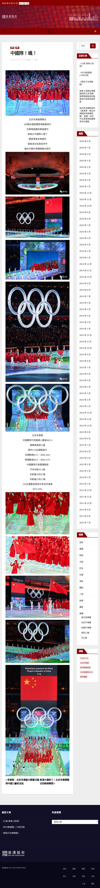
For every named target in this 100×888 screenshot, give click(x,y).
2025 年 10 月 (85, 206)
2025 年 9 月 (84, 212)
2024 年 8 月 (84, 290)
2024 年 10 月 (85, 277)
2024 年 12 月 (85, 264)
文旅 (81, 562)
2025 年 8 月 (84, 219)
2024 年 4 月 (84, 309)
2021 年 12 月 (85, 490)
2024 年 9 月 (84, 283)
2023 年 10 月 (85, 348)
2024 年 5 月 (84, 303)
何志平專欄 (86, 623)
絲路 (81, 601)
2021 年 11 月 (85, 497)
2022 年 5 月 (84, 458)
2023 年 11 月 (85, 342)
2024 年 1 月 (84, 329)
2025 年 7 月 (84, 225)
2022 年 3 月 (84, 471)
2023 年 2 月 (84, 400)
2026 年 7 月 (84, 148)
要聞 (12, 47)
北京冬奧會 (84, 663)
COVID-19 (84, 658)
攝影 (17, 47)
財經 (81, 555)
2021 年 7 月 (84, 523)
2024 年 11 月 (85, 271)
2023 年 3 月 (84, 393)
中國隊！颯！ (23, 53)
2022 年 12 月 (85, 413)
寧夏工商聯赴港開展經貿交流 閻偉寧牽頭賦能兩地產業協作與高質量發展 (87, 96)
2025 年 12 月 (85, 193)
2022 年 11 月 (85, 419)
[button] (95, 31)
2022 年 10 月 (85, 426)
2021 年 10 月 (85, 503)
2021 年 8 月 (84, 516)
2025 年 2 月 (84, 251)
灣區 (81, 581)
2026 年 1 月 (84, 187)
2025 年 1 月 (84, 258)
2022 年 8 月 (84, 439)
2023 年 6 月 (84, 374)
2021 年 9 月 (84, 510)
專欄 (81, 613)
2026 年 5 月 (84, 161)
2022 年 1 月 (84, 484)
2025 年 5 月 (84, 232)
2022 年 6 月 (84, 452)
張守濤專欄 (86, 617)
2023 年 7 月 (84, 367)
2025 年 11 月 (85, 199)
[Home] (4, 31)
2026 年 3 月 (84, 174)
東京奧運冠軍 (85, 667)
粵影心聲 (85, 633)
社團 (81, 575)
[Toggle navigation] (49, 31)
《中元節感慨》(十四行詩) (13, 827)
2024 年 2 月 (84, 322)
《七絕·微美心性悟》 (11, 821)
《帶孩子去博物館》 (11, 833)
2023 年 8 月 (84, 361)
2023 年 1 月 (84, 406)
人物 (81, 594)
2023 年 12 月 (85, 335)
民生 (81, 568)
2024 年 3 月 (84, 316)
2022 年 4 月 (84, 464)
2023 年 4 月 (84, 387)
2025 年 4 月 (84, 238)
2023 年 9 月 (84, 355)
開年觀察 (83, 677)
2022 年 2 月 (84, 477)
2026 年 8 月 (84, 141)
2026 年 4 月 (84, 167)
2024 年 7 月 (84, 296)
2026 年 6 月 (84, 154)
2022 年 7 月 (84, 445)
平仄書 (84, 638)
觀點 (81, 588)
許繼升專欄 (86, 628)
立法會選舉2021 (86, 672)
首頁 (81, 542)
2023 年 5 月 (84, 380)
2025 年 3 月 (84, 245)
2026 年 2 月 (84, 180)
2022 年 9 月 (84, 432)
